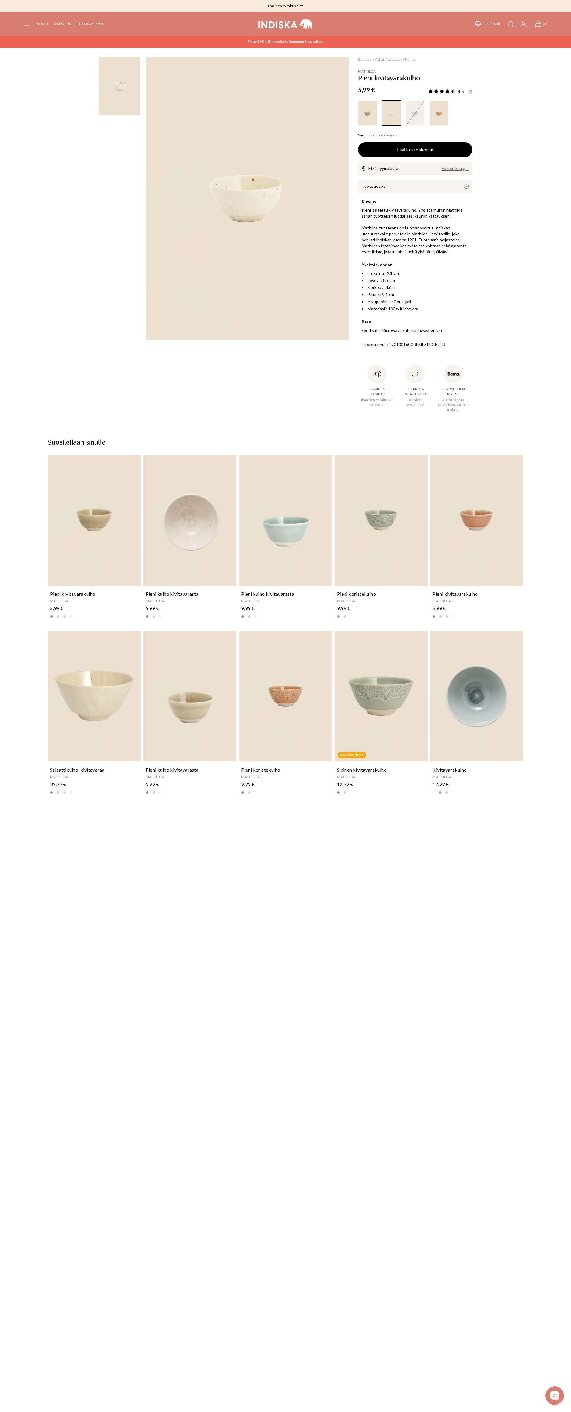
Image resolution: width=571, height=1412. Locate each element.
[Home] (285, 24)
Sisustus (62, 23)
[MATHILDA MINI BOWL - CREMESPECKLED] (391, 113)
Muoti (42, 23)
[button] (27, 24)
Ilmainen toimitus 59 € (285, 6)
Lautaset (394, 59)
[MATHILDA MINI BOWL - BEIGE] (367, 113)
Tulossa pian (90, 23)
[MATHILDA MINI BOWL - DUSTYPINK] (438, 113)
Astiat (379, 59)
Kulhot (410, 59)
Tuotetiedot (373, 186)
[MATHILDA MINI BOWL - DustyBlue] (415, 113)
